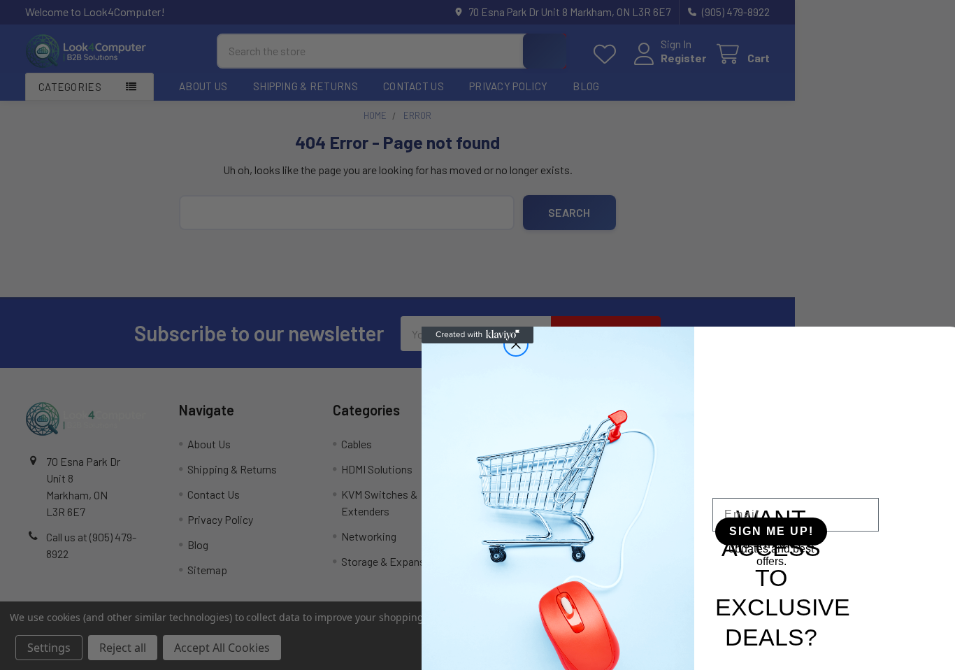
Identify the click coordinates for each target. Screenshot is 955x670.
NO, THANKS (768, 545)
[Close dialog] (515, 344)
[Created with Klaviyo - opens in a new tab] (477, 335)
